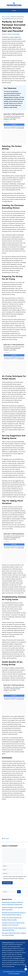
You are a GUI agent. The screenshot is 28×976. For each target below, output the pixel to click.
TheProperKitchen (10, 971)
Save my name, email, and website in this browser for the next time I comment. (14, 877)
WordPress (16, 973)
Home (3, 16)
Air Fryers (8, 16)
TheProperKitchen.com (8, 942)
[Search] (19, 891)
